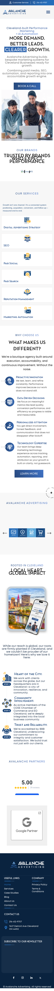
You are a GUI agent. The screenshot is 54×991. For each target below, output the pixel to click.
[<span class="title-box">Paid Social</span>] (27, 256)
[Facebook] (13, 977)
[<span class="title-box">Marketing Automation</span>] (27, 310)
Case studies (11, 893)
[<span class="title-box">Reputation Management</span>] (27, 292)
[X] (40, 977)
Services (8, 889)
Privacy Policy (39, 885)
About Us (9, 901)
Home (7, 885)
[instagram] (22, 977)
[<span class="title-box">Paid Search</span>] (27, 274)
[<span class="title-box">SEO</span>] (27, 238)
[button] (48, 12)
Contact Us (10, 905)
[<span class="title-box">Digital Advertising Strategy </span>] (27, 220)
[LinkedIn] (31, 977)
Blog (6, 897)
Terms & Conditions (38, 890)
